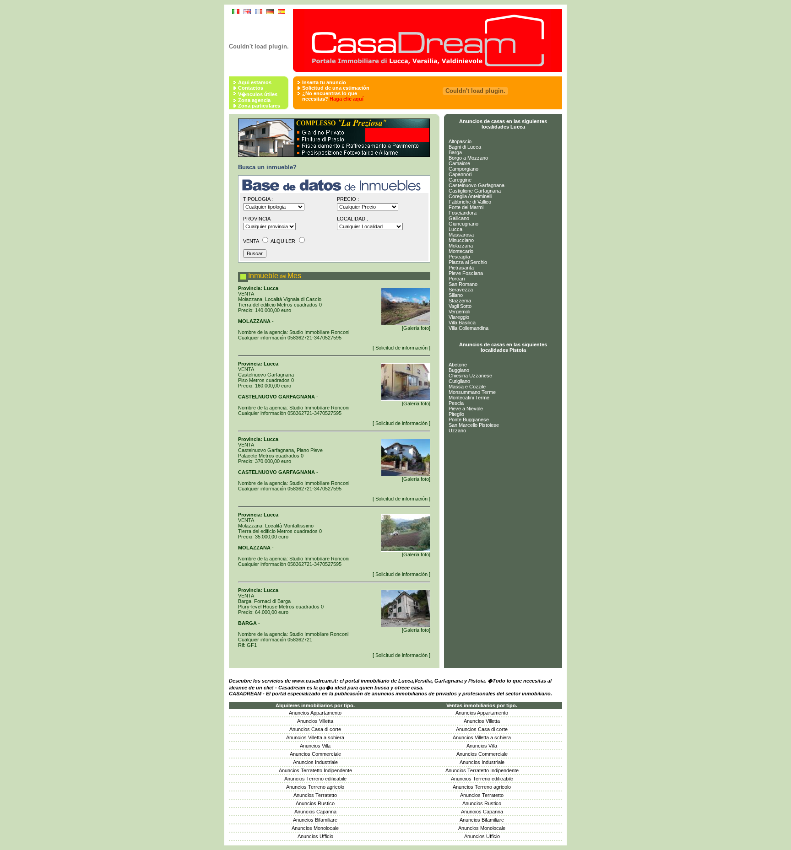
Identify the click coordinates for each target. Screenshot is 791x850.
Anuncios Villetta (315, 721)
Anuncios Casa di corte (315, 729)
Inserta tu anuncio (324, 82)
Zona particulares (259, 105)
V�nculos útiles (257, 94)
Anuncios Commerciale (315, 754)
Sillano (456, 295)
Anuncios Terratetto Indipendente (315, 770)
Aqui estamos (254, 82)
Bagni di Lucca (465, 147)
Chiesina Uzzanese (470, 375)
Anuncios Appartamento (315, 713)
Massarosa (461, 234)
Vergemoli (459, 311)
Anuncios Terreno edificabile (315, 778)
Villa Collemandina (468, 328)
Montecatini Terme (469, 397)
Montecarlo (461, 251)
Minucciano (461, 240)
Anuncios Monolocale (315, 828)
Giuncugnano (463, 223)
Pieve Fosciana (466, 273)
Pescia (456, 403)
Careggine (460, 180)
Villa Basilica (462, 322)
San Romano (463, 284)
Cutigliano (459, 381)
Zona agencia (254, 100)
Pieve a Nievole (466, 408)
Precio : (348, 199)
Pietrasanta (461, 267)
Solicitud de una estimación (335, 88)
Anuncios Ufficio (315, 836)
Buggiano (459, 370)
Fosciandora (463, 212)
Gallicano (459, 218)
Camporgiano (463, 169)
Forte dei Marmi (466, 207)
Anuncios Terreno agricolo (315, 787)
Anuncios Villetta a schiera (315, 737)
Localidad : (352, 218)
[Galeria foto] (416, 328)
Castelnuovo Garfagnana (476, 185)
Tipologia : (258, 199)
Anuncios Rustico (315, 803)
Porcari (457, 278)
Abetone (458, 364)
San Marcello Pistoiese (474, 425)
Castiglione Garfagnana (475, 191)
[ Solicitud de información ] (401, 347)
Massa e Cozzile (467, 386)
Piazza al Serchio (468, 262)
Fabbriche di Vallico (470, 201)
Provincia (257, 218)
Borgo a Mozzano (468, 158)
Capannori (460, 174)
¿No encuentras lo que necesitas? (332, 96)
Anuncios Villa (315, 745)
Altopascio (460, 141)
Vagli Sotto (460, 306)
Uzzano (457, 430)
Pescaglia (459, 256)
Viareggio (459, 317)
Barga (455, 152)
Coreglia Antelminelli (470, 196)
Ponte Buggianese (469, 419)
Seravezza (461, 289)
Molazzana (461, 245)
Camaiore (459, 163)
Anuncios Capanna (315, 811)
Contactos (250, 88)
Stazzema (460, 300)
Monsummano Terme (472, 392)
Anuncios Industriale (315, 762)
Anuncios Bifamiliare (315, 820)
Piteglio (456, 414)
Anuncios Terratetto (315, 795)
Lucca (455, 229)
